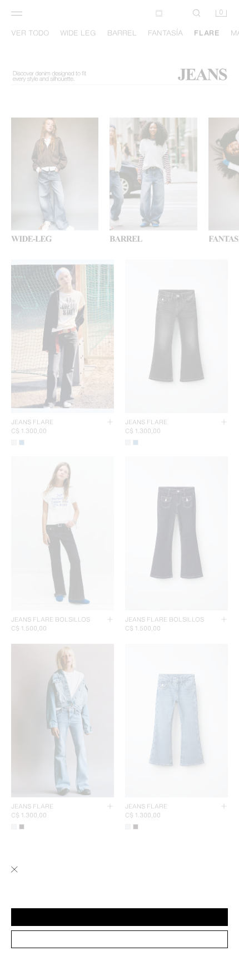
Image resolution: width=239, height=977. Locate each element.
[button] (119, 917)
